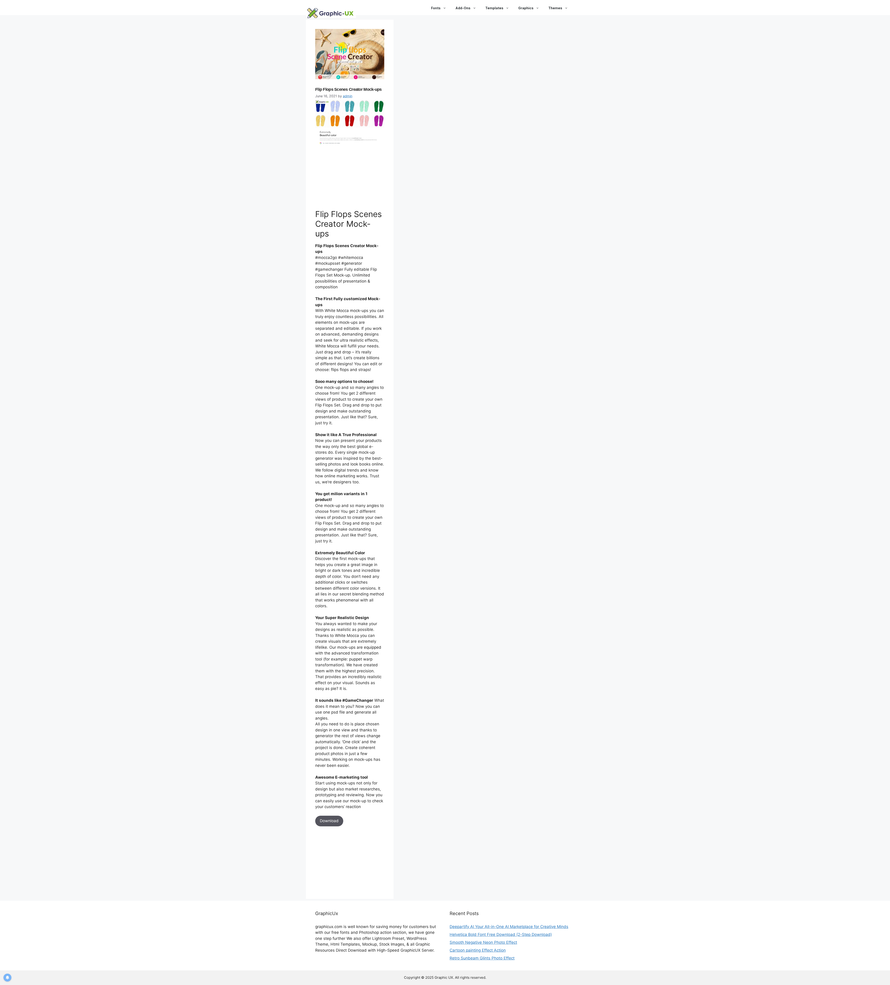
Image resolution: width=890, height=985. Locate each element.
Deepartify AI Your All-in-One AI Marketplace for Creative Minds (509, 926)
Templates (494, 8)
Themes (555, 8)
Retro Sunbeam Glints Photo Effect (482, 958)
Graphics (526, 8)
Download (329, 820)
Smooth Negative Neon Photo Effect (483, 942)
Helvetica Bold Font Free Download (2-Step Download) (501, 934)
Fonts (436, 8)
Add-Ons (462, 8)
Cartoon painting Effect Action (478, 950)
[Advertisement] (350, 176)
